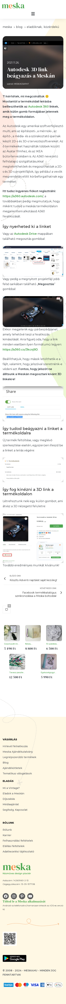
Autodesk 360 (38, 106)
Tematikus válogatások (17, 773)
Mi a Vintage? (11, 788)
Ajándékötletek (12, 768)
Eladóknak (34, 27)
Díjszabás (9, 798)
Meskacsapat (21, 84)
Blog (5, 762)
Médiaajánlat (11, 804)
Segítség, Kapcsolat (15, 809)
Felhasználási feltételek (18, 840)
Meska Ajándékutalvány (18, 751)
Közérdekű (51, 27)
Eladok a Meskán (13, 793)
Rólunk (7, 829)
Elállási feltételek (13, 846)
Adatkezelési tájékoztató (18, 851)
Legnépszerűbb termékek (19, 757)
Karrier (7, 835)
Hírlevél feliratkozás (15, 746)
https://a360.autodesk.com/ (23, 196)
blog (19, 27)
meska (7, 27)
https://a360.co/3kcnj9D (20, 349)
